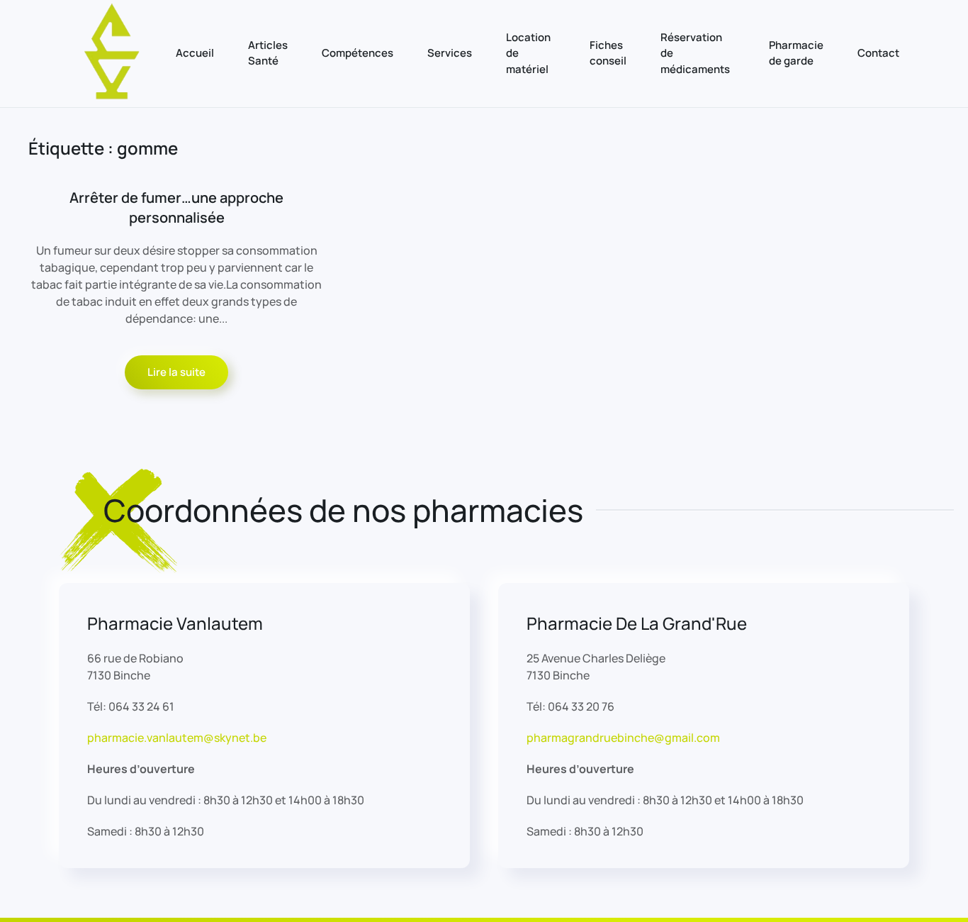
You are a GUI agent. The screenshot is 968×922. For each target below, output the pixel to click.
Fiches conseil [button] (608, 53)
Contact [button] (878, 52)
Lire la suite (176, 372)
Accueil (195, 52)
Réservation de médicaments (695, 53)
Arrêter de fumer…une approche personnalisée (176, 207)
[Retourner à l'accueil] (112, 53)
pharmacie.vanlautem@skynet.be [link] (176, 737)
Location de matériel (528, 53)
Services (449, 52)
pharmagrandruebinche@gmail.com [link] (623, 737)
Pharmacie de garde (796, 53)
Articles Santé (268, 53)
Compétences (357, 52)
